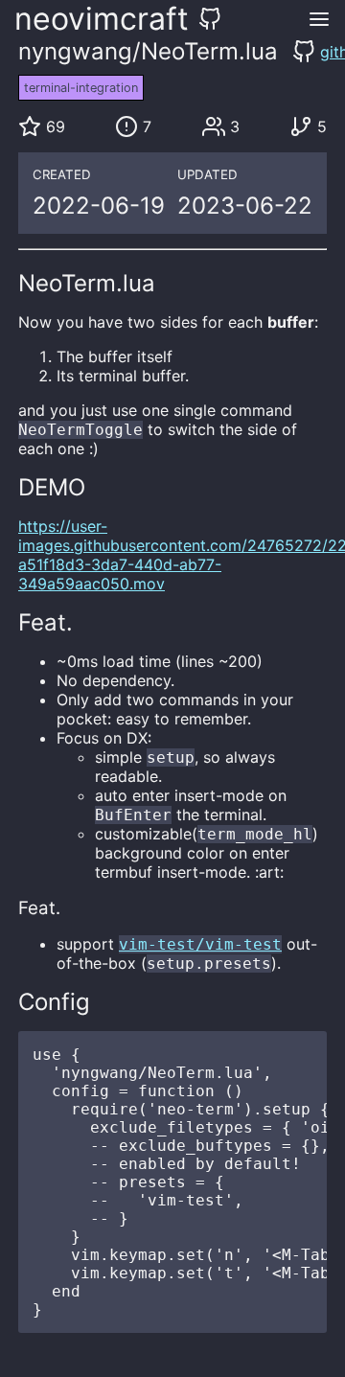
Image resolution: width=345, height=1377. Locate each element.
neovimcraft (101, 18)
